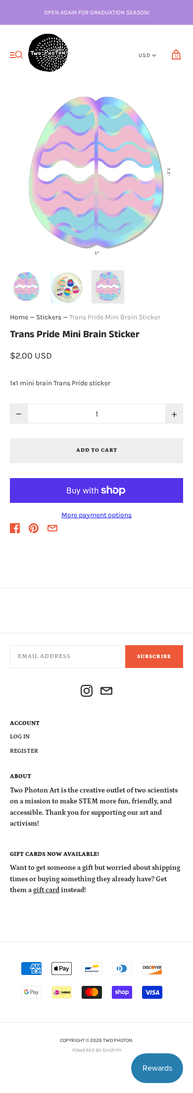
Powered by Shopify (96, 1050)
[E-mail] (106, 692)
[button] (26, 287)
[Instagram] (87, 692)
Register (24, 751)
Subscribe (154, 657)
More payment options (96, 515)
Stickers (48, 317)
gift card (46, 890)
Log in (20, 736)
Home (19, 317)
